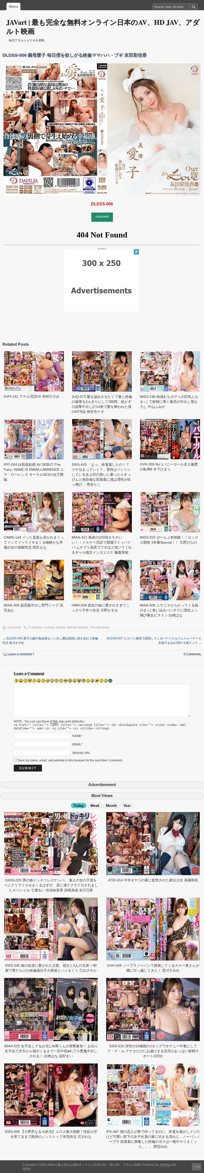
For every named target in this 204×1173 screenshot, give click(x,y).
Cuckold (48, 627)
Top (197, 1167)
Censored (14, 627)
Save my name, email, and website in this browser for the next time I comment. (70, 760)
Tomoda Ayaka (100, 627)
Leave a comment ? (20, 654)
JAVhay (165, 1165)
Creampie (35, 627)
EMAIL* (77, 744)
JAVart (26, 1169)
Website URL (81, 752)
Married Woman (77, 627)
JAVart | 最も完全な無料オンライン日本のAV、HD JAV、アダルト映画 (103, 26)
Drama (60, 627)
